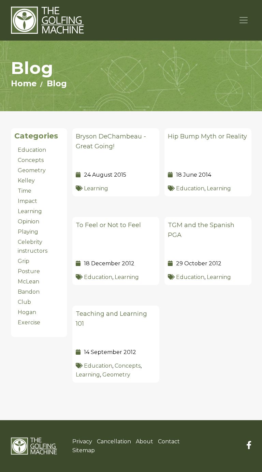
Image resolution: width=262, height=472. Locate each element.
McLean (28, 281)
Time (24, 191)
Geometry (116, 374)
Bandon (29, 292)
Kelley (26, 180)
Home (24, 83)
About (144, 441)
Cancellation (114, 441)
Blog (57, 83)
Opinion (28, 221)
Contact (169, 441)
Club (24, 302)
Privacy (82, 441)
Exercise (29, 322)
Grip (23, 261)
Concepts (128, 366)
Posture (29, 271)
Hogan (27, 312)
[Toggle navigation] (243, 20)
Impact (27, 201)
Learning (96, 188)
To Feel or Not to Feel (108, 225)
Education (190, 188)
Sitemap (83, 450)
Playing (28, 231)
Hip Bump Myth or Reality (207, 136)
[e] (34, 446)
